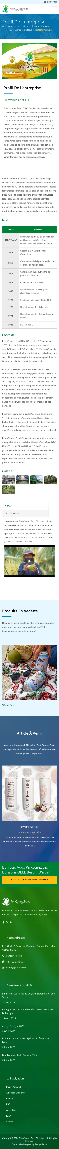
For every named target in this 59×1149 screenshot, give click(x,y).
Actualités (11, 1110)
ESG (8, 1104)
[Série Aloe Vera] (29, 672)
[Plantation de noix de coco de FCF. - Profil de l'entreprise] (50, 479)
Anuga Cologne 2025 (13, 1026)
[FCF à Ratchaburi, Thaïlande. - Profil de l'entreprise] (36, 479)
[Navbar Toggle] (54, 9)
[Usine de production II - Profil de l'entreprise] (22, 479)
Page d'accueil (13, 1087)
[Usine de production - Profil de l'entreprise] (8, 479)
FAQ (8, 1116)
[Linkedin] (11, 922)
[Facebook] (3, 922)
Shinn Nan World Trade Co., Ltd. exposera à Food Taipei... (28, 995)
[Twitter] (7, 922)
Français (52, 2)
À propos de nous (23, 30)
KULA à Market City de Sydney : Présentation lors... (26, 1040)
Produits (10, 1098)
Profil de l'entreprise (44, 30)
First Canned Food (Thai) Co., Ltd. (33, 1138)
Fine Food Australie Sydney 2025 (19, 1055)
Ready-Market (41, 1145)
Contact (10, 1122)
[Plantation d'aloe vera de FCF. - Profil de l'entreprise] (8, 489)
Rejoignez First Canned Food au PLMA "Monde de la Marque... (28, 1011)
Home (9, 30)
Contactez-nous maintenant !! (29, 880)
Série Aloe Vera (12, 705)
